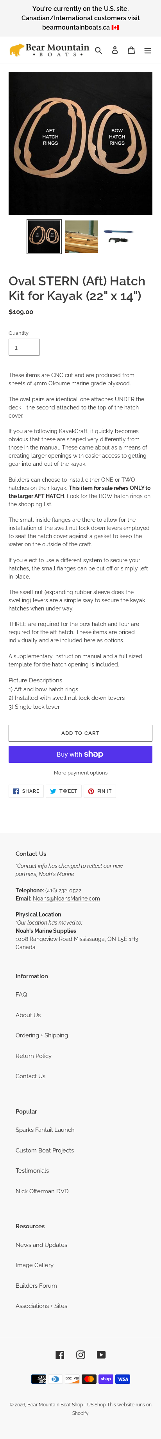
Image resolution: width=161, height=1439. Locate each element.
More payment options (80, 773)
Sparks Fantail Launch (45, 1129)
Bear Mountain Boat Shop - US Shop (66, 1405)
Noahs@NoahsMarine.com (66, 898)
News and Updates (41, 1244)
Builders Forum (36, 1285)
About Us (28, 1015)
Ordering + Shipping (42, 1035)
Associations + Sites (41, 1306)
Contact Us (30, 1076)
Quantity (19, 333)
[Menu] (148, 50)
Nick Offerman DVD (42, 1191)
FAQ (21, 994)
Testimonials (32, 1170)
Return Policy (34, 1056)
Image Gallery (35, 1265)
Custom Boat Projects (45, 1150)
